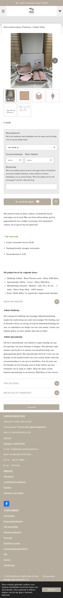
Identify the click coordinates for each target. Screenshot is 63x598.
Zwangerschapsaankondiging (15, 549)
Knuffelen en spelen (12, 543)
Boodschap (11, 167)
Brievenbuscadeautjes (12, 532)
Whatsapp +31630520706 (14, 444)
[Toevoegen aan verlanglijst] (55, 201)
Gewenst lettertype (14, 154)
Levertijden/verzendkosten (14, 482)
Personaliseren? (13, 133)
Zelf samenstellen (11, 527)
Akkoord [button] (51, 590)
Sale (5, 554)
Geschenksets (9, 516)
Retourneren (9, 476)
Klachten (7, 487)
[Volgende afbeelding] (55, 61)
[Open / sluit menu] (3, 11)
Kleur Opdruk (31, 154)
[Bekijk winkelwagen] (60, 11)
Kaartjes (7, 560)
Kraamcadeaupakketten (13, 521)
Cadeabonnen (9, 565)
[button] (10, 95)
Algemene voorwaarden (13, 493)
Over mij (7, 438)
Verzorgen (8, 538)
